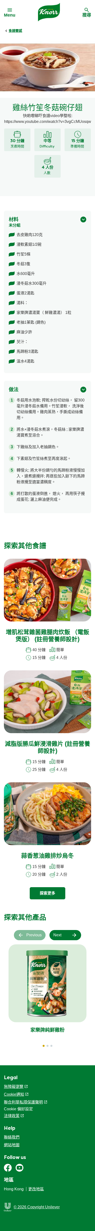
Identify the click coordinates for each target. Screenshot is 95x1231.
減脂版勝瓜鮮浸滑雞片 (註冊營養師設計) (47, 748)
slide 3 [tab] (51, 1046)
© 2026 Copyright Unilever (37, 1207)
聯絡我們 (11, 1137)
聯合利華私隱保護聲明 (23, 1102)
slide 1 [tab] (44, 1046)
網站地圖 (11, 1145)
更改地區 (36, 1189)
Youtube (19, 1168)
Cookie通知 (14, 1094)
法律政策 (11, 1116)
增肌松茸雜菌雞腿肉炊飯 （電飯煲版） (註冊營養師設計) (47, 636)
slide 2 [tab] (47, 1046)
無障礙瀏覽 (13, 1087)
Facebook (8, 1168)
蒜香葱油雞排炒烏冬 (47, 856)
